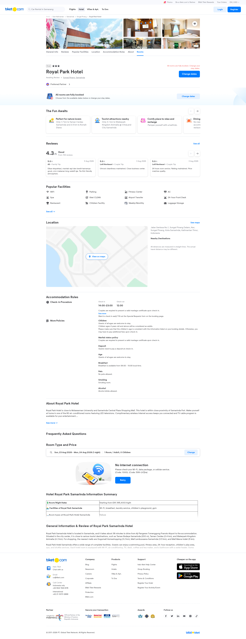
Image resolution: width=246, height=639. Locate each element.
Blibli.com (89, 597)
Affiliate (88, 583)
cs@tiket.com (58, 577)
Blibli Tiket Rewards (206, 2)
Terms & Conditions (146, 578)
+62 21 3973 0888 (60, 594)
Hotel (48, 17)
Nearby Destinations (160, 238)
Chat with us (58, 570)
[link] (220, 9)
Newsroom (89, 569)
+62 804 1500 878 (60, 588)
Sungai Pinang (81, 17)
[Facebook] (166, 616)
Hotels (114, 569)
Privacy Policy (143, 574)
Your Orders (222, 2)
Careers (88, 574)
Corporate (89, 578)
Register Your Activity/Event (149, 588)
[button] (97, 256)
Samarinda (70, 17)
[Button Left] (191, 153)
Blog (87, 565)
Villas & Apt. (116, 574)
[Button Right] (197, 153)
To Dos (114, 578)
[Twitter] (172, 616)
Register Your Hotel (145, 583)
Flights (114, 565)
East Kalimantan (58, 17)
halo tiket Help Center (147, 565)
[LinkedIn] (178, 616)
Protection (89, 592)
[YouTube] (184, 616)
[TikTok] (196, 616)
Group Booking (144, 569)
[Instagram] (190, 616)
